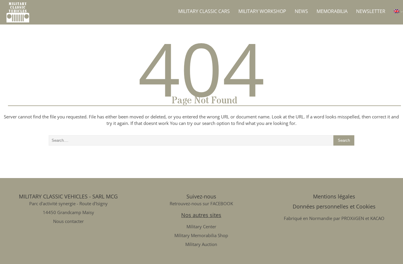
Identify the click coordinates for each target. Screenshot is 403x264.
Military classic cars (204, 11)
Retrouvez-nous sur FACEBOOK (201, 203)
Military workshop (262, 11)
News (301, 11)
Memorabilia (332, 11)
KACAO (377, 218)
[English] (398, 11)
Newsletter (370, 11)
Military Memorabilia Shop (201, 235)
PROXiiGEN (352, 218)
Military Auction (201, 244)
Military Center (201, 226)
